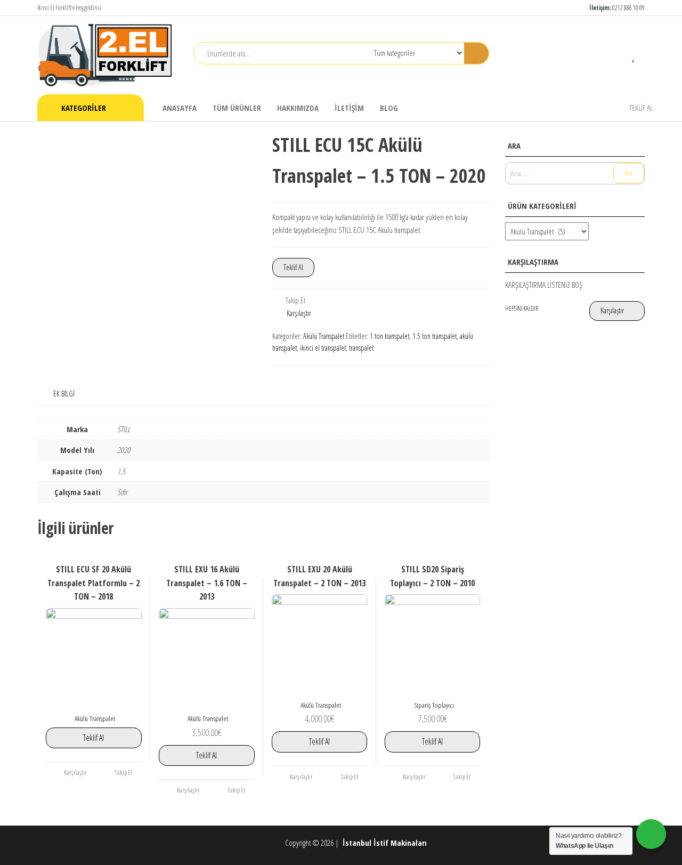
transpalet (361, 348)
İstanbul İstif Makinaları (386, 842)
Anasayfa (180, 107)
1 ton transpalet (389, 336)
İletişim (349, 107)
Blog (389, 107)
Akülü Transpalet (323, 336)
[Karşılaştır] (618, 54)
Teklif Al (641, 107)
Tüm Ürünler (237, 107)
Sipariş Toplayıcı (434, 705)
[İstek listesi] (634, 54)
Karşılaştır (299, 313)
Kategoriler (83, 107)
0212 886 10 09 (628, 7)
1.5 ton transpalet (434, 336)
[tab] (72, 393)
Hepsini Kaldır (521, 308)
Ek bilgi (64, 393)
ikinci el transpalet (323, 348)
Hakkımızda (298, 107)
